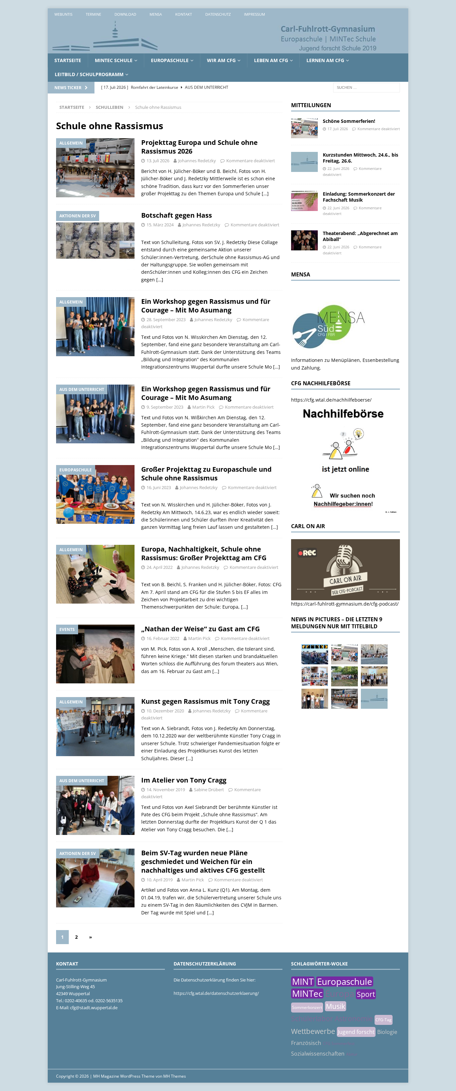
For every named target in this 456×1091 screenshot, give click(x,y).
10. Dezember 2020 (165, 711)
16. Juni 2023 (159, 487)
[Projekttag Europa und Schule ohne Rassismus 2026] (344, 699)
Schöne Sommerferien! (349, 121)
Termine (93, 14)
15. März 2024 (160, 225)
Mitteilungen (311, 105)
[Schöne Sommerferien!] (304, 128)
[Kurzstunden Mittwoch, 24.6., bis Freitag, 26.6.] (304, 162)
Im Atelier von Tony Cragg (183, 780)
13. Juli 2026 (158, 161)
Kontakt (183, 14)
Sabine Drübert (209, 790)
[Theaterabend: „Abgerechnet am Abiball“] (304, 240)
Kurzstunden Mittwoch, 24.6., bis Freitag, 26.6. (360, 158)
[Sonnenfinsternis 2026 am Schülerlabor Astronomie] (314, 654)
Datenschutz (218, 14)
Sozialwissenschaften (318, 1053)
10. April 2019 (160, 880)
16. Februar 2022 (163, 638)
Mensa (156, 14)
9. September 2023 (165, 407)
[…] (265, 193)
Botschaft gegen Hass (176, 215)
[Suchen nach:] (366, 87)
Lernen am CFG (325, 60)
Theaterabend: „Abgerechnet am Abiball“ (360, 236)
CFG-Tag (384, 1020)
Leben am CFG (271, 60)
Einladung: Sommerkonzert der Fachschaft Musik (359, 197)
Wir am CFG (221, 60)
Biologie (387, 1032)
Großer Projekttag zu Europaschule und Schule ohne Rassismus (206, 473)
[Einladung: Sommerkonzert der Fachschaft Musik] (304, 201)
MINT (302, 981)
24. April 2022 (160, 567)
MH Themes (174, 1076)
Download (125, 14)
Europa (339, 994)
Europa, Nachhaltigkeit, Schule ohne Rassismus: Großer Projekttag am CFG (203, 553)
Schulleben (110, 107)
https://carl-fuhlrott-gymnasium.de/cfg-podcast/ (345, 604)
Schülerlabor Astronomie (332, 1019)
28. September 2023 (166, 319)
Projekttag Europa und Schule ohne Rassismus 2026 (199, 147)
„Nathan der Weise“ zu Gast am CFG (200, 628)
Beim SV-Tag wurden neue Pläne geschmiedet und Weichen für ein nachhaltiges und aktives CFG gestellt (203, 861)
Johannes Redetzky (197, 161)
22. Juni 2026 (338, 168)
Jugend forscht (356, 1032)
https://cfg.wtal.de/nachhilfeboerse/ (331, 400)
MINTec (307, 994)
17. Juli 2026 (337, 128)
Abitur (352, 1054)
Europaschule (170, 60)
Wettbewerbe (313, 1031)
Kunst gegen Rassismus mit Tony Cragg (205, 701)
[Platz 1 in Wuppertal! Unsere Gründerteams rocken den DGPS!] (314, 699)
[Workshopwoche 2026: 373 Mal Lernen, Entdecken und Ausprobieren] (314, 676)
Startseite (67, 60)
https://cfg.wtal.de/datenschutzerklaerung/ (216, 993)
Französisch (306, 1043)
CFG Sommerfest (339, 1043)
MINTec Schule (114, 60)
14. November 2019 (166, 790)
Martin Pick (203, 407)
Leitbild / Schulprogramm (89, 74)
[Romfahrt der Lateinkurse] (374, 654)
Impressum (254, 14)
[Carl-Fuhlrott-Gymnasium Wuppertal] (215, 49)
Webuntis (63, 14)
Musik (335, 1006)
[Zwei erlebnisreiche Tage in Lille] (344, 676)
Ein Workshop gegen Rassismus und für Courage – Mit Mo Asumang (205, 305)
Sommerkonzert (307, 1007)
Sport (366, 994)
